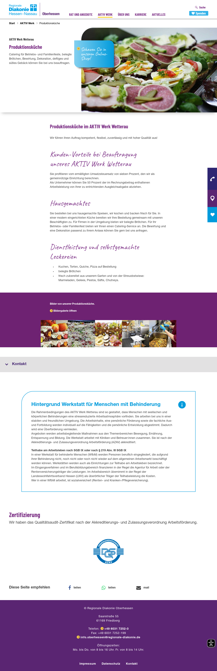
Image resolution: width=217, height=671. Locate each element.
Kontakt (132, 664)
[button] (76, 588)
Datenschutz (111, 664)
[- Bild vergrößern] (54, 333)
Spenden (201, 13)
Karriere (140, 14)
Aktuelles (158, 14)
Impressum (87, 664)
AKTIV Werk (105, 14)
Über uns (123, 14)
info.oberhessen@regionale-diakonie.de (110, 637)
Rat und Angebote (80, 14)
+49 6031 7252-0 (116, 629)
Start (12, 23)
